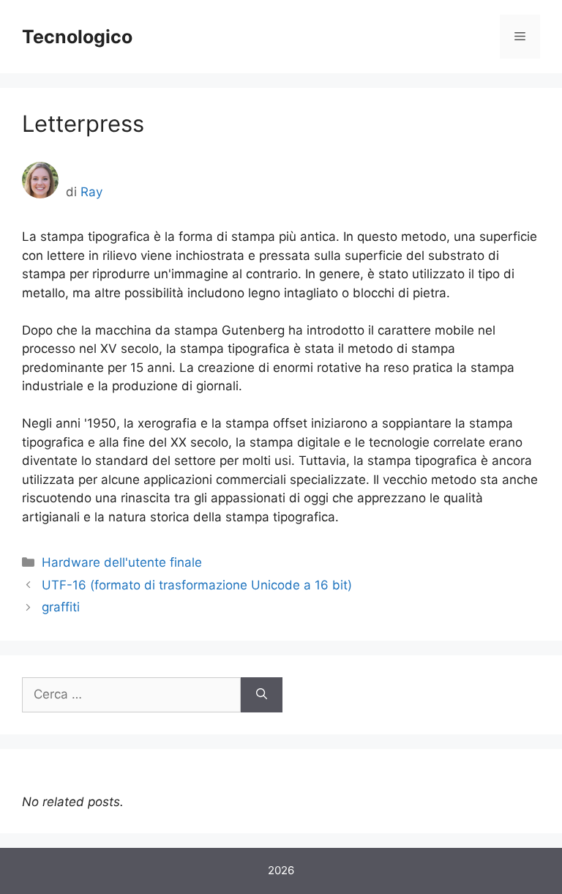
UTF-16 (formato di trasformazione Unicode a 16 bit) (197, 585)
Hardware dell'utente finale (122, 562)
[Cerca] (261, 694)
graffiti (61, 607)
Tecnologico (77, 37)
